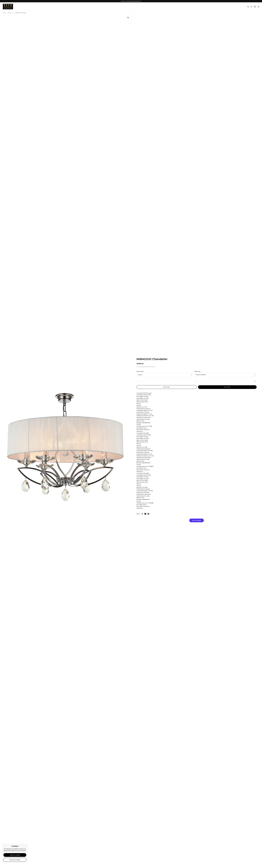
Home (4, 12)
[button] (255, 381)
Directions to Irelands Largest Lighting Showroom (131, 1)
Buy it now (227, 387)
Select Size (197, 371)
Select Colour (140, 371)
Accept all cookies (15, 855)
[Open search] (248, 6)
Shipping (144, 366)
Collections (10, 12)
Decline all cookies (15, 859)
